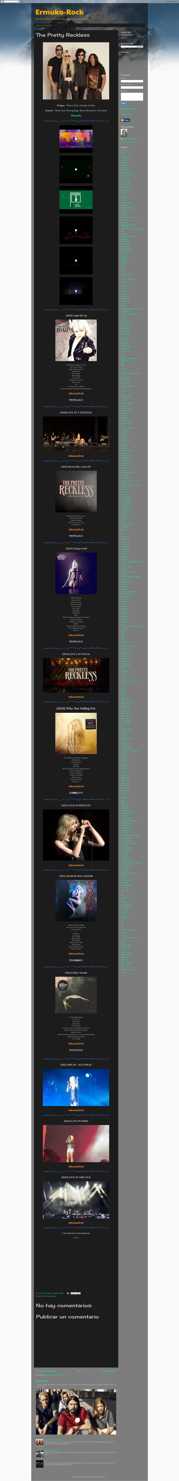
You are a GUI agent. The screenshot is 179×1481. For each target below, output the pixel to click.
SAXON (123, 741)
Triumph (123, 912)
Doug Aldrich (125, 348)
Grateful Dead (125, 430)
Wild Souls (124, 960)
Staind (123, 763)
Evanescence (125, 391)
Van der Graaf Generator (129, 937)
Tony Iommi (125, 890)
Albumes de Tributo (127, 172)
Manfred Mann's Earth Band (130, 576)
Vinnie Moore (125, 947)
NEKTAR (124, 614)
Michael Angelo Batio (128, 591)
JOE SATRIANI (126, 499)
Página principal (126, 114)
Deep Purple (125, 328)
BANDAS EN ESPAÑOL (44, 25)
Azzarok (123, 212)
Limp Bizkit (124, 557)
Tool (122, 892)
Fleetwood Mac (126, 396)
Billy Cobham (125, 244)
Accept (123, 155)
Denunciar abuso (127, 109)
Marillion (123, 579)
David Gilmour (125, 326)
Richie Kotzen (125, 703)
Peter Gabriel (125, 666)
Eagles (123, 356)
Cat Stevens (125, 291)
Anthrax (123, 195)
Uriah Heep (124, 932)
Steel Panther (125, 778)
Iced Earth (124, 468)
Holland (123, 453)
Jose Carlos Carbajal (130, 139)
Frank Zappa (125, 408)
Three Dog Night (126, 885)
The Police (124, 855)
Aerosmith (124, 160)
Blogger (103, 1477)
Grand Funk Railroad (128, 428)
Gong (123, 425)
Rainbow (124, 691)
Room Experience (127, 718)
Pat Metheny (125, 659)
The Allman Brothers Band (129, 820)
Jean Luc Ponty (126, 480)
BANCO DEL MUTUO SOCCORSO (128, 225)
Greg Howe (124, 435)
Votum (123, 950)
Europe (123, 388)
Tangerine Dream (126, 813)
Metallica (124, 589)
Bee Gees (124, 234)
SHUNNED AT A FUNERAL (53, 1440)
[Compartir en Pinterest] (80, 1293)
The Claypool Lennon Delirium (131, 835)
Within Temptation (127, 962)
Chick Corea (125, 296)
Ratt (122, 696)
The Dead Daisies (127, 840)
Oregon (123, 641)
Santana (123, 733)
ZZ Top (123, 972)
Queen (123, 686)
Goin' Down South (127, 420)
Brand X (123, 269)
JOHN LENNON (126, 502)
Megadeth (124, 586)
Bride (122, 271)
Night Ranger (125, 619)
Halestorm (124, 445)
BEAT (46, 1461)
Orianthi (123, 644)
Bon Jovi (123, 264)
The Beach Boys (126, 823)
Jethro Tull (124, 489)
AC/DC (123, 153)
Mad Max (124, 569)
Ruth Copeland (126, 728)
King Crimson (125, 529)
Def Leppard (125, 331)
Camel (123, 281)
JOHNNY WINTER (127, 509)
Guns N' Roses (126, 440)
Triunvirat (124, 915)
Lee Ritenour (125, 549)
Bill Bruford (124, 241)
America (123, 192)
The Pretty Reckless (49, 1296)
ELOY (123, 368)
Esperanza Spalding (127, 386)
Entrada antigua (109, 1371)
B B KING (124, 215)
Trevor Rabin (125, 907)
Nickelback (124, 616)
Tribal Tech (124, 910)
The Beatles (125, 825)
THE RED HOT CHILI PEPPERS (131, 863)
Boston (123, 266)
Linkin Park (124, 559)
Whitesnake (125, 957)
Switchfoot (124, 808)
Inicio (78, 1371)
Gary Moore (125, 413)
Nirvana (123, 624)
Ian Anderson (125, 465)
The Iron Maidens (126, 848)
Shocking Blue (125, 748)
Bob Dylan (124, 261)
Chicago (123, 294)
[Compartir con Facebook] (78, 1293)
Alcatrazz (124, 177)
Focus (123, 401)
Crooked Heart (126, 311)
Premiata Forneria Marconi (129, 681)
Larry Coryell (125, 542)
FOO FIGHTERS (42, 1381)
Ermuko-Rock (59, 11)
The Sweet (124, 870)
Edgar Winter (125, 361)
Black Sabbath (125, 249)
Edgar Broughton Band (51, 1450)
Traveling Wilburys (127, 905)
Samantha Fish (126, 731)
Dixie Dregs (124, 343)
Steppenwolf (125, 785)
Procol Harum (125, 683)
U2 (122, 925)
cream (123, 304)
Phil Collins (124, 671)
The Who (124, 877)
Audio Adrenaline (126, 202)
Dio (122, 336)
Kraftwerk (124, 537)
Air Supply (124, 165)
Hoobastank (125, 458)
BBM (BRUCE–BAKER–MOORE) (131, 229)
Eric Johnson (125, 383)
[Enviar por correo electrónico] (72, 1293)
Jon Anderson (125, 512)
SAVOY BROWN (126, 738)
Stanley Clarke (125, 766)
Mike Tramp (125, 599)
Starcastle (124, 768)
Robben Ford (125, 711)
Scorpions (124, 743)
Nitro (122, 631)
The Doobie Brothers (128, 843)
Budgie (123, 276)
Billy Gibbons (125, 246)
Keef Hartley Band (127, 524)
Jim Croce (124, 492)
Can (122, 284)
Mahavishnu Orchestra (128, 571)
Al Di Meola (124, 168)
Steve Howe (125, 790)
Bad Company (125, 220)
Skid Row (124, 753)
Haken (123, 443)
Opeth (123, 639)
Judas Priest (125, 517)
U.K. (122, 922)
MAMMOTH (125, 574)
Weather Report (126, 952)
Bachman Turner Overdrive (130, 217)
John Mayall (125, 504)
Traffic (123, 900)
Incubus (123, 470)
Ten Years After (126, 818)
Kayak (123, 522)
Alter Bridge (125, 190)
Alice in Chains (126, 182)
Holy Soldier (125, 455)
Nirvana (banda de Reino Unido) (131, 626)
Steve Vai (124, 793)
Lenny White (125, 552)
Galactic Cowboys (127, 411)
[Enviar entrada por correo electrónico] (67, 1293)
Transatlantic (125, 902)
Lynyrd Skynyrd (126, 566)
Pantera (123, 651)
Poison (123, 678)
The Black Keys (126, 830)
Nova (122, 634)
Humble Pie (124, 460)
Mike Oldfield (125, 596)
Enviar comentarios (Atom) (54, 1375)
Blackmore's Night (127, 251)
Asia (122, 200)
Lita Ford (124, 564)
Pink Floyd (124, 673)
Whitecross (124, 955)
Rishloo (123, 708)
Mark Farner (125, 584)
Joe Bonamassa (126, 497)
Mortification (125, 601)
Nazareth (124, 606)
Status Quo (124, 776)
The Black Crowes (127, 828)
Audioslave (124, 205)
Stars (122, 771)
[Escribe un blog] (74, 1293)
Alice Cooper (125, 180)
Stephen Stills (125, 783)
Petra (122, 668)
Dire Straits (124, 338)
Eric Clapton (125, 381)
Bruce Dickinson (126, 274)
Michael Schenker (127, 594)
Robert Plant (125, 713)
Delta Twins (124, 333)
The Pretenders (126, 858)
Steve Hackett (125, 788)
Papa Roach (125, 654)
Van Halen (124, 940)
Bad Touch (124, 222)
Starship (123, 773)
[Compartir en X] (76, 1293)
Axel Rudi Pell (125, 210)
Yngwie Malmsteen (127, 970)
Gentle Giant (125, 418)
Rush (122, 726)
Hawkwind (124, 448)
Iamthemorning (126, 463)
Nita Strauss (125, 629)
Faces (123, 393)
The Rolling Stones (127, 865)
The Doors (124, 845)
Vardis (123, 942)
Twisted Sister (125, 917)
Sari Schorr (124, 736)
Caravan (123, 289)
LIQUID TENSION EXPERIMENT (131, 562)
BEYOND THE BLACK (128, 236)
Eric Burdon (125, 378)
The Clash (124, 833)
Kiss (122, 532)
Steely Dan (124, 781)
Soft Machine (125, 758)
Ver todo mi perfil (126, 141)
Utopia (123, 935)
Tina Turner (124, 887)
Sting (122, 795)
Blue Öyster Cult (126, 259)
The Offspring (125, 853)
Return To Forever (127, 701)
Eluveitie (123, 371)
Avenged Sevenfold (127, 207)
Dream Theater (126, 351)
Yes (122, 967)
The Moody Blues (126, 850)
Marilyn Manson (126, 581)
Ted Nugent (125, 815)
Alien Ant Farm (126, 185)
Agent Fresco (125, 163)
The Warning (125, 875)
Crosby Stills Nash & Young (130, 314)
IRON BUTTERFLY (127, 473)
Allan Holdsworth (126, 187)
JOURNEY (124, 514)
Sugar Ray (124, 803)
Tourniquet (124, 897)
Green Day (124, 433)
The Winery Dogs (126, 880)
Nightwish (124, 621)
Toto (122, 895)
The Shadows (125, 867)
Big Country (125, 239)
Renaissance (125, 698)
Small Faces (125, 756)
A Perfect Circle (126, 150)
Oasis (123, 636)
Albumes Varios (126, 175)
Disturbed (124, 341)
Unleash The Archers (128, 930)
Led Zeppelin (125, 547)
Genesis (123, 416)
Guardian (124, 438)
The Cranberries (126, 838)
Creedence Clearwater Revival (131, 309)
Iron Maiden (125, 475)
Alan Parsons (125, 170)
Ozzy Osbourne (126, 649)
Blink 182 (124, 254)
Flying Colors (125, 398)
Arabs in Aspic (125, 197)
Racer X (123, 688)
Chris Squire (125, 301)
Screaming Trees (126, 746)
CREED (123, 306)
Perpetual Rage (126, 664)
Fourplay (124, 406)
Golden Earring (126, 423)
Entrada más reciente (45, 1371)
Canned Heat (125, 286)
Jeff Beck (124, 483)
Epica (123, 376)
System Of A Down (127, 810)
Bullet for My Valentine (128, 279)
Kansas (123, 519)
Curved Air (124, 319)
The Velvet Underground (129, 872)
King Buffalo (125, 527)
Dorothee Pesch (126, 346)
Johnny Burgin (125, 507)
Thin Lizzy (124, 882)
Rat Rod (123, 693)
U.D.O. (123, 920)
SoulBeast (124, 761)
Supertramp (125, 805)
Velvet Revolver (126, 945)
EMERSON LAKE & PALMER (130, 373)
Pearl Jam (124, 661)
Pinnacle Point (125, 676)
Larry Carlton (125, 539)
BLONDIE (124, 256)
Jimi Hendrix (125, 494)
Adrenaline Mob (126, 158)
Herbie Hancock (126, 450)
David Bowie (125, 323)
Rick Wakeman (126, 706)
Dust (122, 353)
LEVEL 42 (124, 554)
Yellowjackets (125, 965)
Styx (122, 800)
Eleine (123, 366)
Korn (122, 534)
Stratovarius (125, 798)
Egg (122, 363)
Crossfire (124, 316)
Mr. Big (123, 604)
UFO (122, 927)
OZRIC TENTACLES (127, 646)
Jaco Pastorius (126, 478)
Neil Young (124, 611)
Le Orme (124, 544)
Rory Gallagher (126, 721)
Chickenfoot (125, 299)
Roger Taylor (125, 716)
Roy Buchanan (126, 723)
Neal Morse (124, 609)
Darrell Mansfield (126, 321)
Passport (124, 656)
